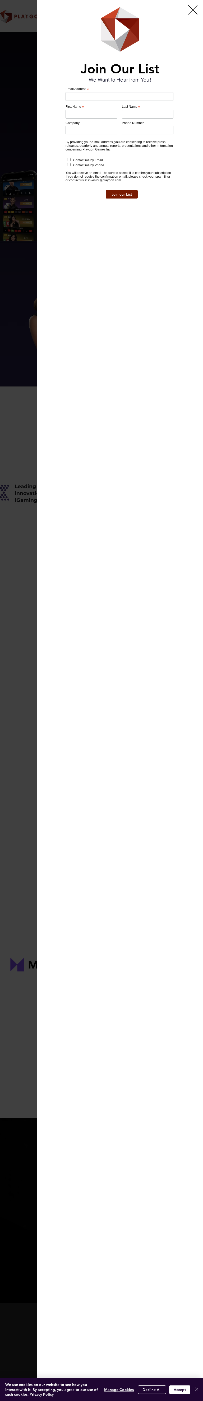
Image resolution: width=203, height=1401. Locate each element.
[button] (192, 10)
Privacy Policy (42, 1394)
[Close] (196, 1389)
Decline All (152, 1389)
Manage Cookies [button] (119, 1389)
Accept (180, 1389)
